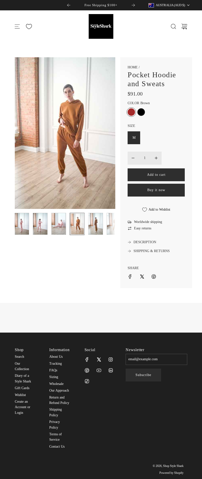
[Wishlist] (28, 26)
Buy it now (156, 190)
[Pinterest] (87, 370)
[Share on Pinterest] (153, 277)
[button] (27, 133)
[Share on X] (141, 277)
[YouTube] (98, 370)
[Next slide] (133, 5)
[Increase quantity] (156, 158)
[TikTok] (87, 381)
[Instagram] (110, 359)
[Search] (173, 26)
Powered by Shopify (171, 473)
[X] (98, 359)
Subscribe (143, 375)
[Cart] (184, 26)
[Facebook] (87, 359)
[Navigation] (17, 26)
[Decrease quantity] (133, 158)
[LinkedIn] (110, 370)
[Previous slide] (69, 5)
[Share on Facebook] (130, 277)
